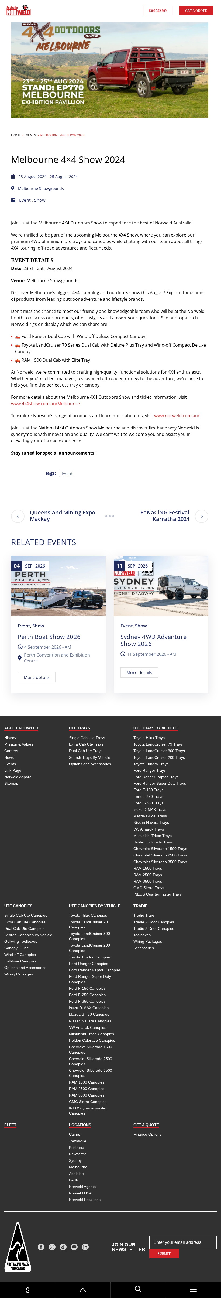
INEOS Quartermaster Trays (157, 894)
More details (37, 677)
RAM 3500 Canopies (86, 1095)
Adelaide (76, 1173)
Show (40, 200)
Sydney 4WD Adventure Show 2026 (153, 640)
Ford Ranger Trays (149, 770)
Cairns (74, 1134)
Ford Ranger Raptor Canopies (95, 970)
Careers (11, 751)
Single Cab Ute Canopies (25, 915)
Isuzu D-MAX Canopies (89, 1008)
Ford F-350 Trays (148, 803)
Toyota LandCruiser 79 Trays (158, 744)
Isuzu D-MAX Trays (149, 809)
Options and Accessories (90, 764)
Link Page (12, 770)
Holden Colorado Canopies (92, 1040)
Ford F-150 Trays (148, 790)
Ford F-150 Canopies (87, 988)
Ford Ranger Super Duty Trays (159, 783)
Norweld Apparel (18, 777)
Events (30, 135)
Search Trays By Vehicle (89, 757)
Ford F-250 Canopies (87, 995)
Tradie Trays (144, 915)
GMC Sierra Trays (148, 888)
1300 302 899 (158, 11)
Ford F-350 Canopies (87, 1001)
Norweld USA (80, 1193)
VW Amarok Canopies (87, 1027)
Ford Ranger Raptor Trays (155, 777)
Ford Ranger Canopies (88, 963)
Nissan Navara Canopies (90, 1021)
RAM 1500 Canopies (86, 1082)
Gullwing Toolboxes (20, 941)
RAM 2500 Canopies (86, 1089)
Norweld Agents (82, 1186)
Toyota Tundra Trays (150, 764)
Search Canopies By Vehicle (28, 935)
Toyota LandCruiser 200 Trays (159, 757)
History (10, 738)
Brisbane (76, 1147)
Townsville (77, 1141)
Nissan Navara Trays (151, 822)
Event (25, 200)
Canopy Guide (16, 948)
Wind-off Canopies (20, 954)
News (9, 757)
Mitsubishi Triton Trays (152, 836)
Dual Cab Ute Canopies (24, 928)
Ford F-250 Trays (148, 796)
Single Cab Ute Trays (87, 738)
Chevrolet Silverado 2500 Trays (160, 855)
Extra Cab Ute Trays (86, 744)
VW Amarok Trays (148, 829)
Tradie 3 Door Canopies (153, 928)
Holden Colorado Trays (153, 842)
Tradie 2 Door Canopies (153, 922)
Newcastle (78, 1154)
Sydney (75, 1160)
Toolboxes (142, 935)
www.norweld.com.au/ (176, 416)
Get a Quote (196, 11)
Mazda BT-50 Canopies (89, 1014)
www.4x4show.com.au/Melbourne (45, 404)
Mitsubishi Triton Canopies (91, 1034)
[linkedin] (85, 1247)
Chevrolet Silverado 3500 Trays (160, 862)
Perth (73, 1180)
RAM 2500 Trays (147, 875)
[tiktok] (63, 1247)
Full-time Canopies (20, 961)
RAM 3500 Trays (147, 881)
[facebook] (41, 1247)
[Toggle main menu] (193, 1289)
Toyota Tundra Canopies (90, 957)
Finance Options (147, 1134)
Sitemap (11, 783)
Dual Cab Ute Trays (85, 751)
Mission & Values (18, 744)
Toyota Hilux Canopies (88, 915)
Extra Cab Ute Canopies (25, 922)
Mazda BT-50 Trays (150, 816)
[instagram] (52, 1247)
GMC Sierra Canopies (87, 1101)
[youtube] (74, 1247)
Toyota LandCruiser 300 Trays (159, 751)
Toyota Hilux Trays (149, 738)
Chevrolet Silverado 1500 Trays (160, 848)
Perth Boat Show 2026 (49, 637)
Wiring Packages (18, 974)
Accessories (143, 948)
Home (16, 135)
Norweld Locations (85, 1199)
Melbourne (78, 1167)
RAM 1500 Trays (147, 868)
